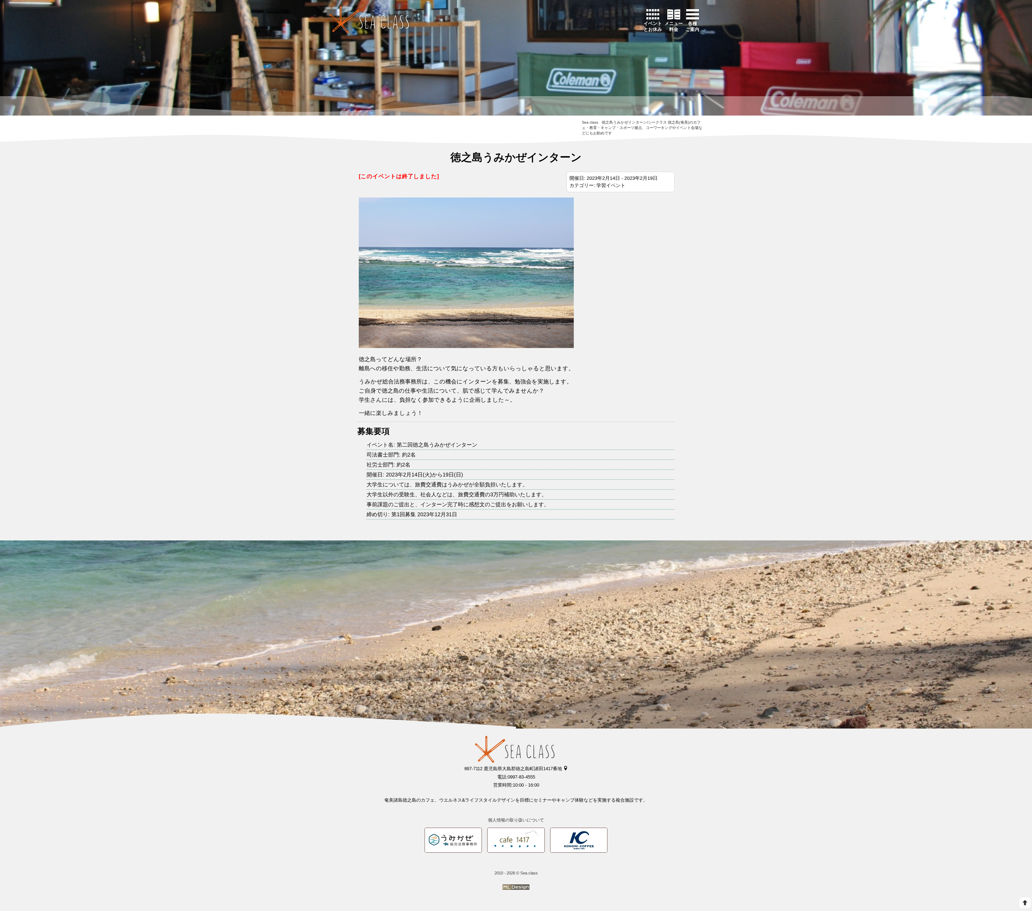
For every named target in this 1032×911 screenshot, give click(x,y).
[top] (1025, 903)
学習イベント (610, 185)
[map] (565, 768)
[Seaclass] (369, 19)
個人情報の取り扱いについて (516, 820)
